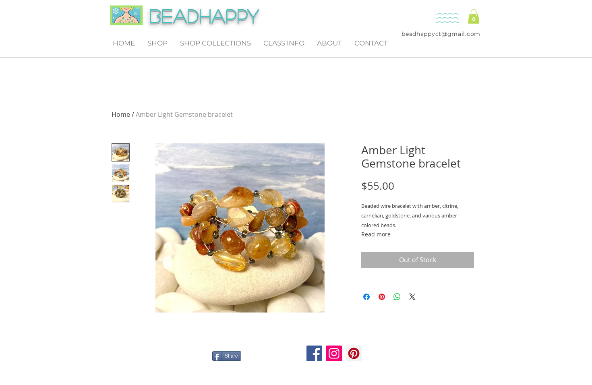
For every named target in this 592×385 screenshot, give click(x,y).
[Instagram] (334, 353)
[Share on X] (412, 297)
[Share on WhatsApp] (397, 297)
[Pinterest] (354, 353)
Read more (376, 234)
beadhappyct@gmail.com (441, 33)
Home (121, 114)
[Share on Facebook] (366, 297)
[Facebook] (314, 353)
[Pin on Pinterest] (382, 297)
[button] (474, 16)
